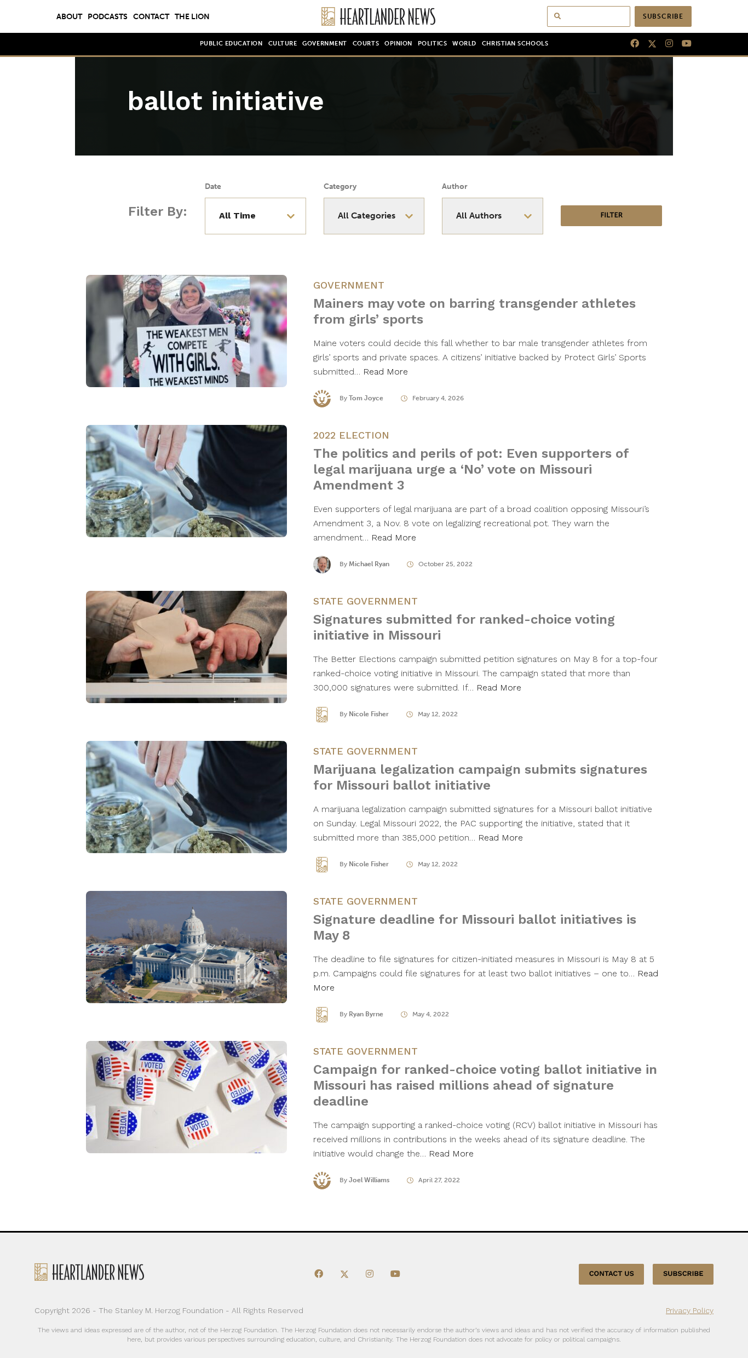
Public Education (231, 43)
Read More (385, 371)
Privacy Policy (690, 1310)
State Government (365, 601)
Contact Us (611, 1274)
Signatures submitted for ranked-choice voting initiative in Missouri (464, 627)
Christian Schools (515, 43)
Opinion (398, 43)
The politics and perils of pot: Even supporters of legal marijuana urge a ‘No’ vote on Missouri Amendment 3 (471, 469)
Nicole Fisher (369, 714)
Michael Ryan (369, 564)
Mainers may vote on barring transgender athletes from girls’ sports (474, 311)
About (69, 16)
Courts (366, 43)
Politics (432, 43)
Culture (282, 43)
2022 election (351, 435)
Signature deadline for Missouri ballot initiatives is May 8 (474, 927)
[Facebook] (630, 43)
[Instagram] (665, 43)
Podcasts (108, 16)
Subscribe (663, 16)
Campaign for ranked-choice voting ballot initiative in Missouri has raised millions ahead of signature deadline (485, 1085)
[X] (648, 43)
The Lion (192, 16)
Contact (151, 16)
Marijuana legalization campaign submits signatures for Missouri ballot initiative (480, 777)
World (464, 43)
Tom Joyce (366, 398)
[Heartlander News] (374, 16)
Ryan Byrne (366, 1014)
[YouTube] (682, 43)
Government (324, 43)
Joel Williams (369, 1180)
